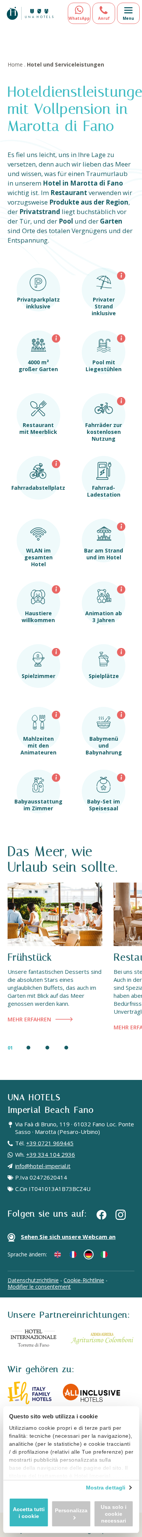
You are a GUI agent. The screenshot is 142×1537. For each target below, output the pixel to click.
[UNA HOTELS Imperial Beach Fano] (30, 13)
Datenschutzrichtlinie (33, 1280)
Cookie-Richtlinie (84, 1280)
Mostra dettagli (106, 1488)
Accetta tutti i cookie (29, 1512)
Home (15, 64)
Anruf (104, 18)
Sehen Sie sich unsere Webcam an (68, 1236)
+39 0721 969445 (49, 1143)
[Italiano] (104, 1254)
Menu (128, 18)
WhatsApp (79, 18)
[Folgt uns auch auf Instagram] (120, 1214)
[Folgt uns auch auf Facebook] (101, 1214)
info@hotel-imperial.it (42, 1166)
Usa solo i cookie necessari (113, 1514)
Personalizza (71, 1510)
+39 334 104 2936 (50, 1154)
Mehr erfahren (29, 1019)
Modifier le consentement (39, 1286)
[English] (57, 1254)
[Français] (73, 1254)
